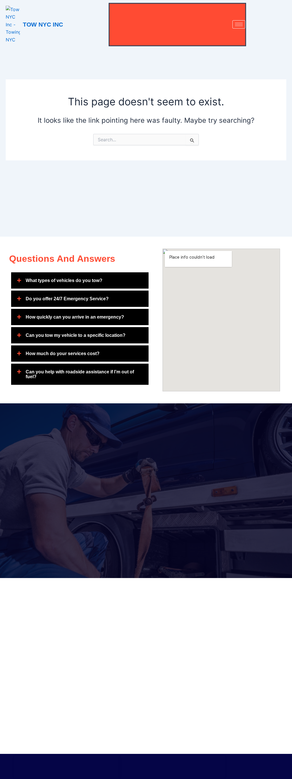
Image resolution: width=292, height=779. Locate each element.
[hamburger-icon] (238, 24)
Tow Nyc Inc (43, 24)
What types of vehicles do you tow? (64, 280)
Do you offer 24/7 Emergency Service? (67, 298)
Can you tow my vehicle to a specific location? (75, 335)
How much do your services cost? (63, 353)
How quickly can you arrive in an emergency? (75, 317)
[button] (80, 280)
